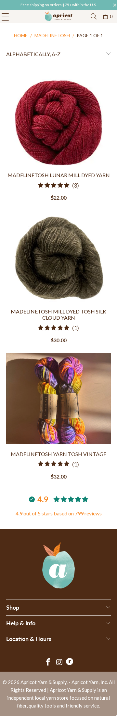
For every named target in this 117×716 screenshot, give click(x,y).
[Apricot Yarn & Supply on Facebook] (48, 662)
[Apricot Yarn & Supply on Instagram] (59, 662)
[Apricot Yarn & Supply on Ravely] (69, 662)
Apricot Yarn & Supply (43, 682)
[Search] (94, 16)
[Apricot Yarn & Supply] (58, 16)
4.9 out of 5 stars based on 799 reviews (59, 513)
